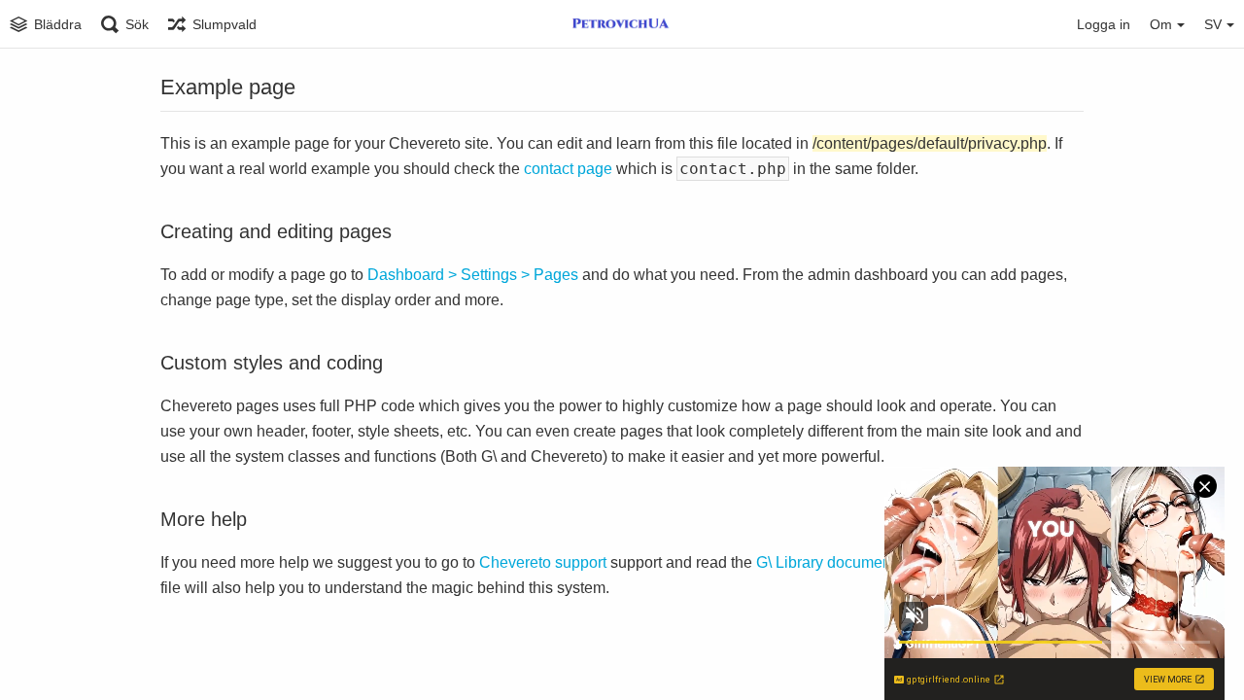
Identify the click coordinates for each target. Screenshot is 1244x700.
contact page (568, 168)
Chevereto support (542, 562)
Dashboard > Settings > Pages (472, 274)
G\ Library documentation (842, 562)
